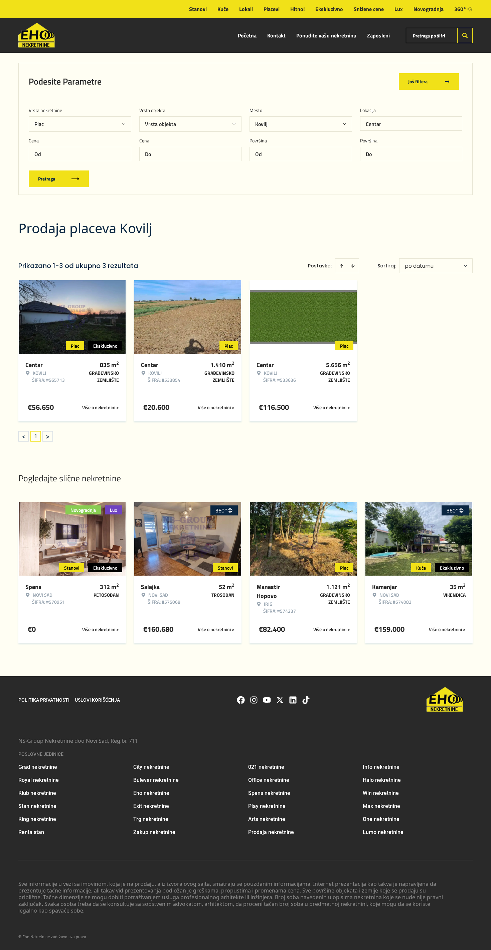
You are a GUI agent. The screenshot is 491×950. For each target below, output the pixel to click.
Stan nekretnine (37, 806)
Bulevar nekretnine (156, 780)
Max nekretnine (381, 806)
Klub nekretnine (37, 793)
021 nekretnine (266, 767)
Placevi (272, 9)
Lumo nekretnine (383, 832)
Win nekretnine (381, 793)
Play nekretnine (267, 806)
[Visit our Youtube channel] (267, 700)
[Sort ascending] (341, 266)
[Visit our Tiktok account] (306, 700)
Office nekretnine (268, 780)
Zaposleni (378, 35)
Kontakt (276, 35)
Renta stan (31, 832)
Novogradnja (429, 9)
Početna (247, 35)
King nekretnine (37, 819)
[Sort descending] (353, 266)
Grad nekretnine (37, 767)
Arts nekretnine (266, 819)
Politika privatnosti (43, 700)
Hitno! (297, 9)
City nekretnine (151, 767)
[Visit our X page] (280, 700)
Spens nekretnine (269, 793)
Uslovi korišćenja (97, 700)
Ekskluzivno (329, 9)
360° (460, 9)
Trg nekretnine (150, 819)
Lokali (246, 9)
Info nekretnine (381, 767)
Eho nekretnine (151, 793)
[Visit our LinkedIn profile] (293, 700)
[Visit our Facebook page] (241, 700)
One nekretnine (381, 819)
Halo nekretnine (382, 780)
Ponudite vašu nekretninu (326, 35)
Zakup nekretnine (154, 832)
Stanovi (198, 9)
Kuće (222, 9)
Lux (398, 9)
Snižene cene (369, 9)
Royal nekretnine (38, 780)
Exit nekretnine (151, 806)
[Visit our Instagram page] (254, 700)
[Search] (465, 35)
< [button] (24, 436)
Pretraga (46, 178)
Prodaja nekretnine (271, 832)
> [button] (48, 436)
